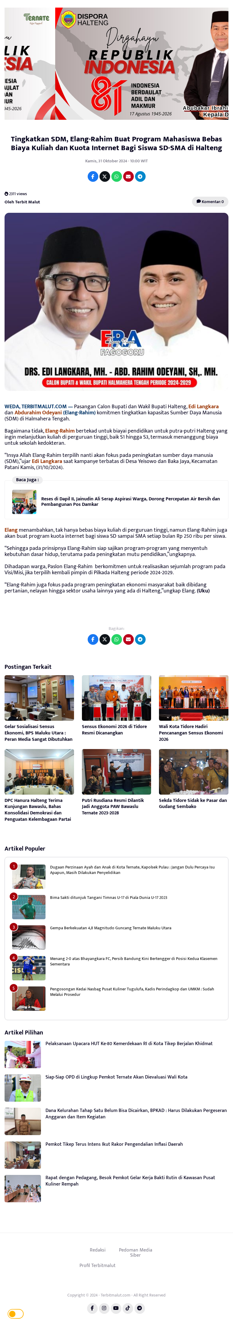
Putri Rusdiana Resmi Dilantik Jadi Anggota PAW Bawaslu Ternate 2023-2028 (113, 806)
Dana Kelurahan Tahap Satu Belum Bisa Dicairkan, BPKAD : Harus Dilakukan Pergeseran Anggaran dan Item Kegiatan (136, 1114)
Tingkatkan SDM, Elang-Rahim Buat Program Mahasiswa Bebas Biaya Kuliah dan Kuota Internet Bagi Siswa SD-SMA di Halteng (116, 143)
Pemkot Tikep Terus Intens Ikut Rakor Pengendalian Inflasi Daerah (114, 1144)
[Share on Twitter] (105, 176)
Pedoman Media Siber (135, 1252)
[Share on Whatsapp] (116, 176)
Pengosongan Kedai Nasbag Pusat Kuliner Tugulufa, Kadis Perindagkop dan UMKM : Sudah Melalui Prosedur (132, 992)
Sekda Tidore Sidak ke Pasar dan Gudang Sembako (193, 803)
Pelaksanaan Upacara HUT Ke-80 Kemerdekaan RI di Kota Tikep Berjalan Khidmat (129, 1044)
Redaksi (98, 1250)
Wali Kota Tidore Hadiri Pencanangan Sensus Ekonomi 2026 (191, 733)
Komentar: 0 (212, 201)
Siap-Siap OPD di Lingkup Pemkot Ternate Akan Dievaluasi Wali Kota (116, 1077)
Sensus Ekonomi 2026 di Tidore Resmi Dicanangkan (114, 730)
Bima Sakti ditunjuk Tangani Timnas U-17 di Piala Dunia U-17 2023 (108, 897)
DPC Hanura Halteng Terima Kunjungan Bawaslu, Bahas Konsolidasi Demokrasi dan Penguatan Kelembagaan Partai (38, 810)
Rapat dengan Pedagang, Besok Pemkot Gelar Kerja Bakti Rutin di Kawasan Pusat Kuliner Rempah (130, 1181)
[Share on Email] (128, 176)
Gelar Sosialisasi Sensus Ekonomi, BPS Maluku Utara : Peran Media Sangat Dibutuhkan (39, 733)
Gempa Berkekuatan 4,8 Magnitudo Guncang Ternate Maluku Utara (110, 927)
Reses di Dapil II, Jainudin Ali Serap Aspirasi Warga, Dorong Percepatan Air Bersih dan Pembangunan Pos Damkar (130, 502)
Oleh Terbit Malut (22, 201)
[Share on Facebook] (93, 176)
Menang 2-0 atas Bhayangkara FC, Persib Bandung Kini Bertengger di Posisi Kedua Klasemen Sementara (134, 961)
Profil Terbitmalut (97, 1265)
